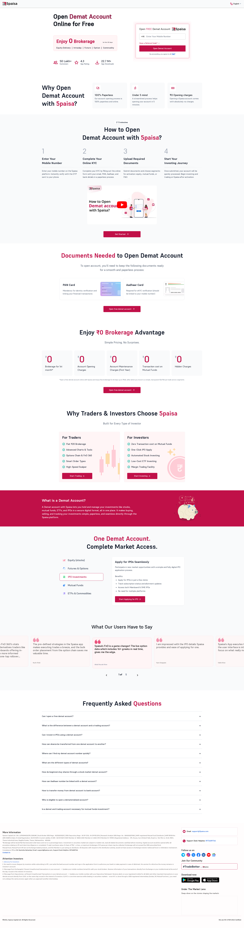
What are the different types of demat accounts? (65, 762)
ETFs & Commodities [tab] (79, 593)
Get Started (120, 234)
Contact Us (6, 852)
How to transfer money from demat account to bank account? (71, 790)
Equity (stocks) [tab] (76, 560)
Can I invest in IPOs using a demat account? (62, 734)
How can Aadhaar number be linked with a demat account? (69, 781)
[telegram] (183, 855)
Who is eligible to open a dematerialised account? (65, 799)
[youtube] (209, 855)
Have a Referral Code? (148, 43)
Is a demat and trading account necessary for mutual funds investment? (75, 809)
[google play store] (190, 880)
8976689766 (211, 841)
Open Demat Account (162, 48)
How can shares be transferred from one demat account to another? (74, 744)
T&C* (173, 54)
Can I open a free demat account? (57, 716)
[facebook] (198, 855)
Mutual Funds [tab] (75, 585)
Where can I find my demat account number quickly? (66, 753)
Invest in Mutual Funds (128, 599)
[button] (235, 3)
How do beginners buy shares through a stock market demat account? (74, 772)
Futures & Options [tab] (78, 568)
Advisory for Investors (11, 862)
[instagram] (188, 855)
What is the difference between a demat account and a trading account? (76, 725)
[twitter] (193, 855)
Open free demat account (120, 309)
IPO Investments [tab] (77, 576)
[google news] (214, 855)
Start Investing (141, 476)
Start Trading (76, 476)
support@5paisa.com (200, 831)
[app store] (210, 880)
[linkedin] (203, 855)
